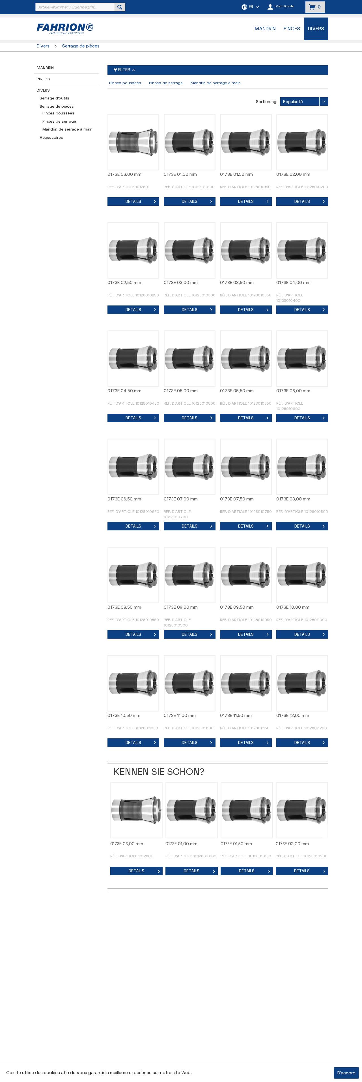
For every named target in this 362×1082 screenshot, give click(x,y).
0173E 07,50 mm (237, 499)
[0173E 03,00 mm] (133, 142)
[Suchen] (120, 7)
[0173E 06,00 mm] (302, 358)
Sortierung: (266, 101)
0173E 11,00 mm (180, 715)
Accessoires (51, 137)
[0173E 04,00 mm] (302, 250)
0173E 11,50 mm (236, 715)
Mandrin (45, 68)
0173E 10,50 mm (123, 715)
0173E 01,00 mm (180, 174)
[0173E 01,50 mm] (246, 142)
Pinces (43, 79)
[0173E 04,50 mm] (133, 358)
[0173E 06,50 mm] (133, 467)
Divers (43, 90)
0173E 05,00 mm (181, 391)
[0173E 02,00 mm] (302, 142)
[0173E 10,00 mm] (302, 575)
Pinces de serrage (59, 121)
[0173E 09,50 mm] (246, 575)
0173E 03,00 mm (124, 174)
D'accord (346, 1073)
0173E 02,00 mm (293, 174)
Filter (124, 70)
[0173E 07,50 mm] (246, 467)
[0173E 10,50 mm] (133, 683)
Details (133, 201)
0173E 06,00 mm (293, 391)
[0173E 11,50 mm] (246, 683)
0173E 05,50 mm (237, 391)
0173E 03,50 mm (237, 282)
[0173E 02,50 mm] (133, 250)
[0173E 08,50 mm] (133, 575)
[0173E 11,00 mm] (190, 683)
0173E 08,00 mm (293, 499)
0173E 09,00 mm (181, 607)
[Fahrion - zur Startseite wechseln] (79, 29)
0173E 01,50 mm (236, 174)
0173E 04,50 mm (124, 391)
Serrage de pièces (57, 106)
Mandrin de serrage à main (67, 129)
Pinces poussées (58, 113)
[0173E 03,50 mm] (246, 250)
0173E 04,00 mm (293, 282)
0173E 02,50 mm (124, 282)
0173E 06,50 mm (124, 499)
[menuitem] (80, 7)
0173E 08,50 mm (124, 607)
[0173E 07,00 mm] (190, 467)
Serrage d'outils (54, 98)
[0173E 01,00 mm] (190, 142)
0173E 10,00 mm (292, 607)
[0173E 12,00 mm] (302, 683)
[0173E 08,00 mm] (302, 467)
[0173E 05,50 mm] (246, 358)
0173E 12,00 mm (292, 715)
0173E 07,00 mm (181, 499)
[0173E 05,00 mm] (190, 358)
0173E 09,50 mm (237, 607)
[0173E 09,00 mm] (190, 575)
